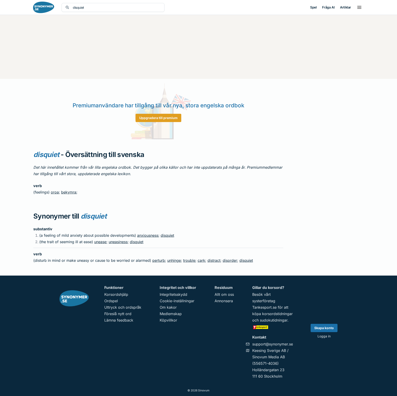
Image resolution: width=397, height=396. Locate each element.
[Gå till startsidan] (43, 7)
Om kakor (168, 307)
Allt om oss (224, 294)
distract (213, 260)
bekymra (68, 192)
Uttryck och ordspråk (122, 307)
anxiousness (147, 235)
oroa (55, 192)
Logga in (324, 336)
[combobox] (117, 7)
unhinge (174, 260)
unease (100, 241)
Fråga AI (328, 7)
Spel (313, 7)
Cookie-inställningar (177, 301)
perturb (158, 260)
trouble (189, 260)
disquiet (167, 235)
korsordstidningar (277, 313)
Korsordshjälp (116, 294)
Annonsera (224, 301)
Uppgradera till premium (158, 118)
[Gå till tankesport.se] (272, 327)
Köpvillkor (168, 320)
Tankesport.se (264, 307)
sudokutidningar (273, 320)
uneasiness (118, 241)
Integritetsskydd (173, 294)
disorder (230, 260)
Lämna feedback (118, 320)
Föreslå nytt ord (117, 313)
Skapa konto (324, 328)
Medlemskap (171, 313)
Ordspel (111, 301)
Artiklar (345, 7)
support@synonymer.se (272, 344)
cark (201, 260)
